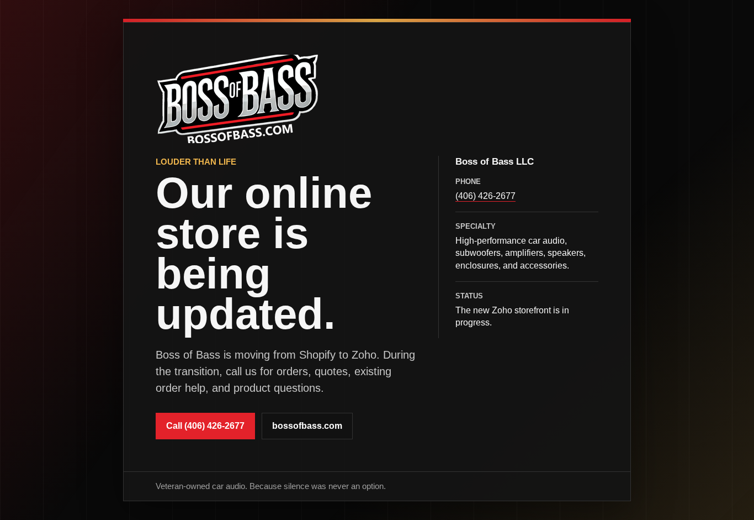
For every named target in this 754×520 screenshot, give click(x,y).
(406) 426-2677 (485, 196)
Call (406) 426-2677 (205, 425)
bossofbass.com (307, 425)
